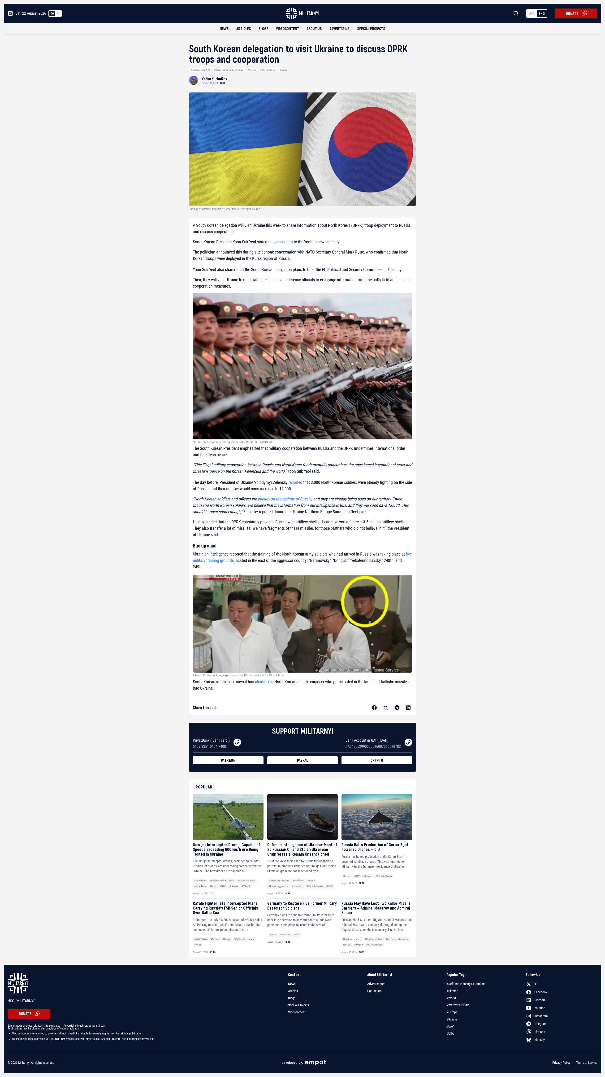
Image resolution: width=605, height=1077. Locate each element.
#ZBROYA (246, 886)
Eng (542, 13)
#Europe (227, 939)
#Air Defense (200, 880)
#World (283, 70)
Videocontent (287, 28)
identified (262, 681)
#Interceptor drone (246, 880)
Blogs (263, 28)
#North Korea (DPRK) (200, 70)
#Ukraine (252, 70)
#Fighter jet (239, 939)
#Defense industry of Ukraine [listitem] (465, 984)
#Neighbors (298, 880)
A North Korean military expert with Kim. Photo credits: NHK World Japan (239, 675)
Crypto (377, 760)
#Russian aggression (278, 886)
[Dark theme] (58, 13)
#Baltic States (200, 939)
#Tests (213, 886)
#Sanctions (297, 886)
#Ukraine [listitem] (452, 991)
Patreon (228, 760)
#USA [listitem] (450, 1033)
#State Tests (200, 886)
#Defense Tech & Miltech (222, 880)
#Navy (358, 939)
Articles (243, 28)
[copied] (237, 742)
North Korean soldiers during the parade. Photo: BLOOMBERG (233, 442)
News (224, 28)
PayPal (302, 760)
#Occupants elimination (397, 939)
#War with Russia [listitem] (457, 1005)
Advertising (339, 28)
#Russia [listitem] (451, 1019)
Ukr (532, 13)
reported (295, 482)
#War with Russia (268, 70)
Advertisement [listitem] (376, 984)
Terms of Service (586, 1062)
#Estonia (215, 939)
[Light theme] (52, 13)
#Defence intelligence (278, 880)
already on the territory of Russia (284, 498)
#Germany (285, 934)
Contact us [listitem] (374, 991)
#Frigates (347, 939)
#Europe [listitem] (452, 1012)
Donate (572, 13)
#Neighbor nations (373, 939)
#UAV (223, 886)
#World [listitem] (451, 998)
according (284, 241)
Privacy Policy (561, 1062)
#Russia (311, 880)
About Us (314, 28)
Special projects (371, 28)
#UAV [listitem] (450, 1026)
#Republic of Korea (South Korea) (228, 70)
